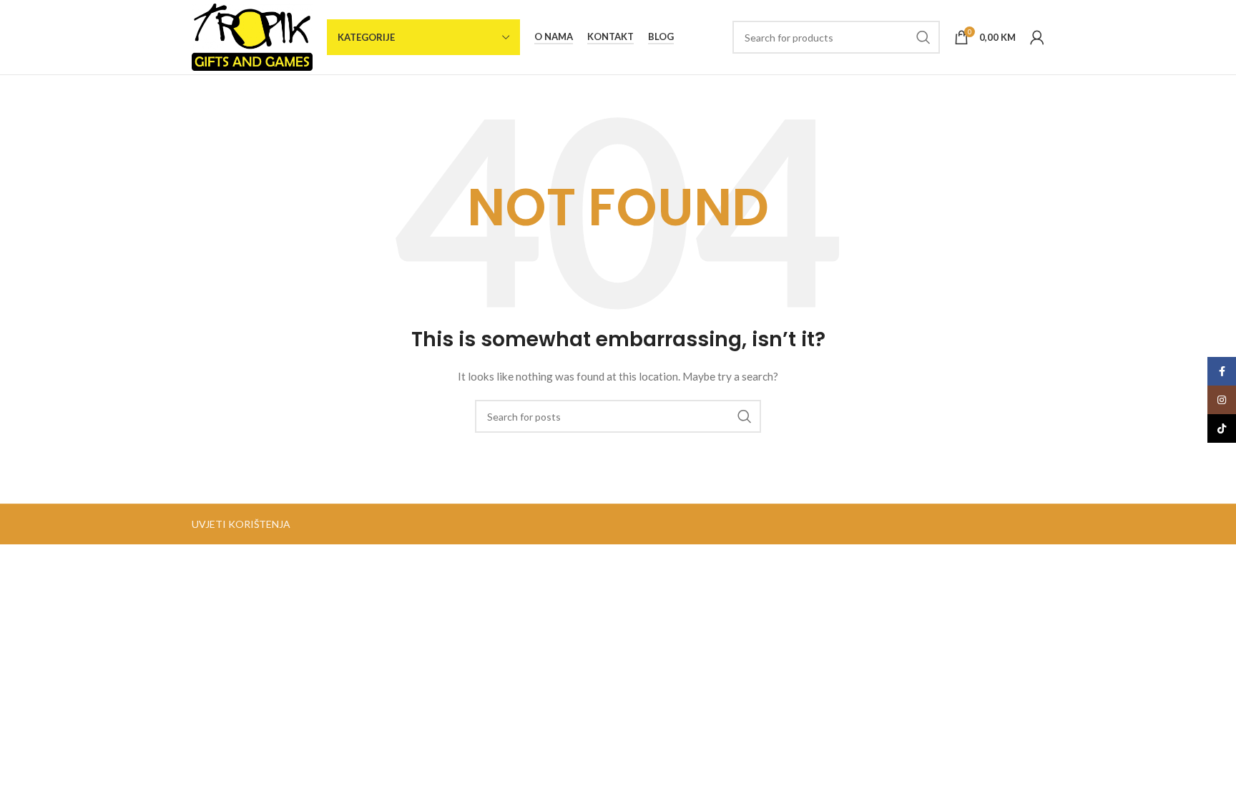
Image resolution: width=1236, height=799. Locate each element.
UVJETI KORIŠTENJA (241, 524)
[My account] (1037, 37)
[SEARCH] (923, 37)
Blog (661, 36)
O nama (553, 36)
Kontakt (610, 36)
